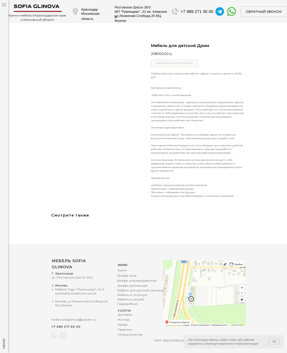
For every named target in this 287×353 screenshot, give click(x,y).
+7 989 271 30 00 (197, 11)
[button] (263, 11)
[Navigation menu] (4, 5)
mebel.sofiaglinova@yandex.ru (74, 319)
